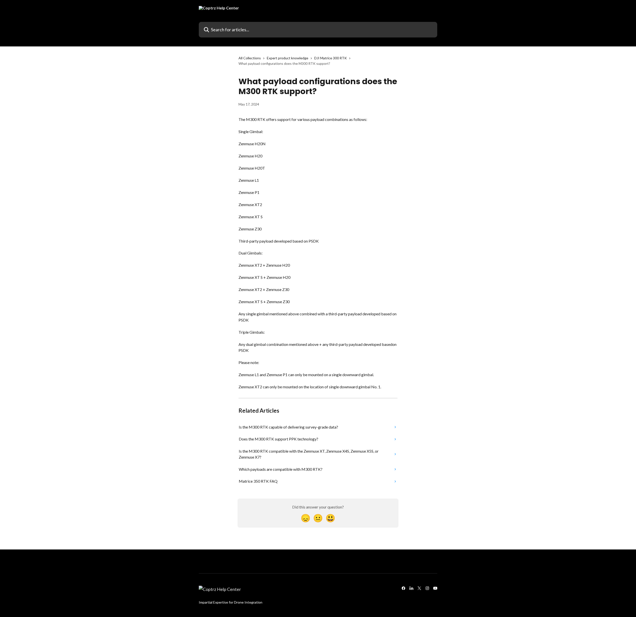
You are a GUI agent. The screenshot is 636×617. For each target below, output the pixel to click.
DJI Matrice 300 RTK (330, 58)
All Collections (249, 58)
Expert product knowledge (287, 58)
